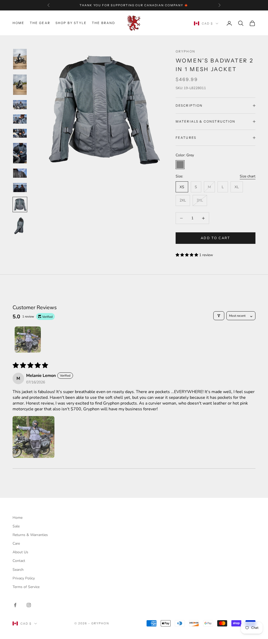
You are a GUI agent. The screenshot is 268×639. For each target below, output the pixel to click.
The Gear (40, 23)
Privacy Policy (24, 578)
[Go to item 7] (20, 173)
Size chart (247, 176)
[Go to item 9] (20, 204)
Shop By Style (71, 23)
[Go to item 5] (20, 133)
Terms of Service (26, 586)
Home (19, 23)
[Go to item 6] (20, 153)
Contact (19, 560)
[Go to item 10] (20, 225)
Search (18, 569)
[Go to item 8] (20, 187)
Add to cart (215, 238)
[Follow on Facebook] (15, 605)
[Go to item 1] (20, 59)
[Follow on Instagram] (28, 605)
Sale (16, 526)
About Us (20, 552)
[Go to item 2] (20, 84)
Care (16, 543)
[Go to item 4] (20, 119)
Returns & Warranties (30, 534)
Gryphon (185, 51)
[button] (187, 254)
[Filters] (218, 315)
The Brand (103, 23)
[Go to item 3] (20, 105)
